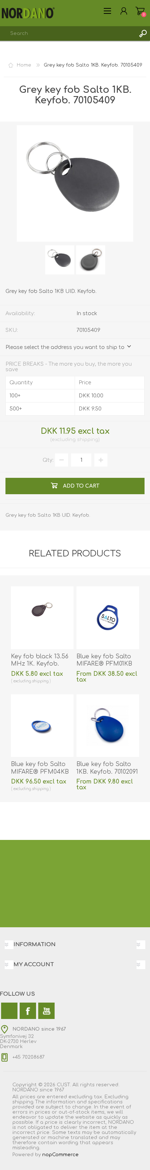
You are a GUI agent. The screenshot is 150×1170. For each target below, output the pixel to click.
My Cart (140, 11)
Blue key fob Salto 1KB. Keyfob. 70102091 (107, 768)
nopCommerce (60, 1154)
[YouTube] (46, 1011)
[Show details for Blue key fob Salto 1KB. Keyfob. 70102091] (107, 725)
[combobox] (67, 33)
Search (142, 33)
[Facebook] (28, 1011)
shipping (87, 439)
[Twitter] (9, 1011)
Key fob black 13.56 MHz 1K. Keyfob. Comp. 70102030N (39, 664)
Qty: (48, 460)
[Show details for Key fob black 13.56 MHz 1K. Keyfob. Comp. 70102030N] (42, 617)
